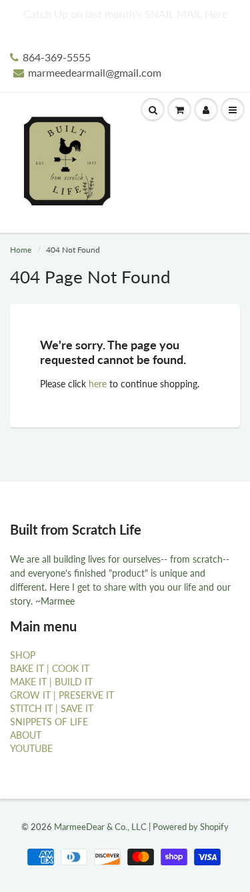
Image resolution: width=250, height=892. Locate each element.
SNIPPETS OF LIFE (49, 721)
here (98, 383)
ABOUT (25, 735)
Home (20, 250)
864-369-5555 (57, 57)
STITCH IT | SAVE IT (51, 708)
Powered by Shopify (191, 826)
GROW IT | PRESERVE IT (62, 695)
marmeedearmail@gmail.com (94, 72)
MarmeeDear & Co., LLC (100, 826)
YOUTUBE (31, 748)
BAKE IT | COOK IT (49, 668)
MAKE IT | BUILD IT (51, 681)
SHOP (22, 655)
